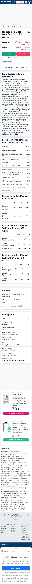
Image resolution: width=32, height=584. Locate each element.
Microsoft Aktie (5, 477)
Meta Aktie (17, 495)
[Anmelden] (29, 2)
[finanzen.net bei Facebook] (8, 515)
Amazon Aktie (18, 464)
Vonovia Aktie (5, 501)
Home (4, 27)
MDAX (12, 453)
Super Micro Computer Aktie (9, 488)
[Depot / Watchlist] (28, 31)
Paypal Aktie (14, 484)
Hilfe (12, 526)
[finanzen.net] (9, 1)
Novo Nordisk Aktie (6, 490)
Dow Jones (24, 453)
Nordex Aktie (13, 504)
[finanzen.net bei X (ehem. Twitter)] (16, 515)
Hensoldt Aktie (5, 484)
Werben (13, 528)
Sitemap (3, 533)
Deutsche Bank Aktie (14, 475)
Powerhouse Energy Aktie (15, 458)
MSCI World (13, 455)
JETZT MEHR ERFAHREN (16, 440)
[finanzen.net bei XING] (23, 515)
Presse (3, 530)
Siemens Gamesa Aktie (7, 456)
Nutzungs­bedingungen (25, 533)
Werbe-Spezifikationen (15, 531)
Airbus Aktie (14, 493)
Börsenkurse (5, 451)
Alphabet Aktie (5, 493)
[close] (29, 551)
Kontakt (3, 526)
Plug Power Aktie (16, 477)
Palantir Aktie (15, 491)
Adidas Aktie (4, 504)
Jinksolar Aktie (15, 479)
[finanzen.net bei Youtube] (12, 515)
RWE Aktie (22, 488)
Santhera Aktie (22, 462)
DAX (19, 451)
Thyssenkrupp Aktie (7, 495)
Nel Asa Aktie (25, 475)
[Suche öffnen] (26, 2)
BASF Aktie (19, 468)
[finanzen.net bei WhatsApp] (27, 515)
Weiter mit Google (16, 568)
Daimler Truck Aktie (13, 480)
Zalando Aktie (5, 502)
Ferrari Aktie (25, 482)
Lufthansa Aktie (15, 473)
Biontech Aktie (5, 479)
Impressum (24, 526)
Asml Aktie (4, 508)
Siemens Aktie (5, 473)
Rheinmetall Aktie (15, 466)
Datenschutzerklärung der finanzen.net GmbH (16, 579)
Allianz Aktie (25, 471)
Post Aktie (4, 458)
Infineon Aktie (18, 490)
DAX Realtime (5, 453)
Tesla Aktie (24, 466)
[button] (20, 2)
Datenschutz (24, 528)
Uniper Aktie (4, 510)
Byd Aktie (4, 475)
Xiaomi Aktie (4, 499)
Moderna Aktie (14, 486)
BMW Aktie (23, 493)
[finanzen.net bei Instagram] (4, 515)
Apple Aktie (23, 479)
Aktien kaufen (21, 510)
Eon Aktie (20, 499)
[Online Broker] (9, 3)
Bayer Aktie (4, 468)
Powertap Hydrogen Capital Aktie (10, 460)
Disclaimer (24, 530)
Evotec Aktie (21, 506)
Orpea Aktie (19, 456)
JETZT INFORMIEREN (16, 413)
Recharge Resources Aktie (8, 462)
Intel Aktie (21, 504)
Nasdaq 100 (4, 455)
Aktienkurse (13, 451)
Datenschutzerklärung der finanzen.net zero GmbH (15, 581)
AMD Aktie (23, 491)
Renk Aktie (24, 480)
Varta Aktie (13, 499)
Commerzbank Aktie (16, 469)
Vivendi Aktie (5, 486)
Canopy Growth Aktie (16, 501)
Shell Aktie (13, 510)
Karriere (3, 528)
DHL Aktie (12, 468)
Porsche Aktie (5, 497)
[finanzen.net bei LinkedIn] (19, 515)
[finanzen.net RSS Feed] (16, 519)
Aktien (10, 27)
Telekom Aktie (23, 484)
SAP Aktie (4, 480)
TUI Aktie (17, 471)
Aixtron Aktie (12, 508)
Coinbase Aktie (5, 491)
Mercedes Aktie (5, 482)
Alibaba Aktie (5, 506)
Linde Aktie (13, 506)
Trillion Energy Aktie (7, 464)
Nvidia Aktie (4, 466)
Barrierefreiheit (25, 539)
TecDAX (17, 453)
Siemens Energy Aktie (7, 471)
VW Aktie (23, 473)
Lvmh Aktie (20, 508)
